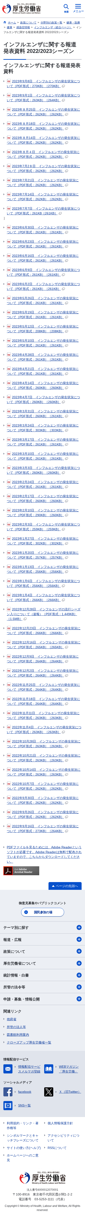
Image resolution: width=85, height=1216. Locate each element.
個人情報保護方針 (60, 1123)
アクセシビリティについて (63, 1138)
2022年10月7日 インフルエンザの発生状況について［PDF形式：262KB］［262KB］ (43, 786)
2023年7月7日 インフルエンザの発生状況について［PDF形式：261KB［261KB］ (43, 211)
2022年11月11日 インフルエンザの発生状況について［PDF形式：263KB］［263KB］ (43, 715)
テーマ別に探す (16, 928)
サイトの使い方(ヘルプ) (24, 1148)
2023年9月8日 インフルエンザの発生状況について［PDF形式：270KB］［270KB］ (43, 83)
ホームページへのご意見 (23, 1158)
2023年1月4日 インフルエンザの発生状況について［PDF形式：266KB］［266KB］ (43, 597)
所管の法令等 (14, 987)
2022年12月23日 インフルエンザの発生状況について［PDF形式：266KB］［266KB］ (43, 630)
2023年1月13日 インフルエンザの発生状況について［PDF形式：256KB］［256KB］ (43, 569)
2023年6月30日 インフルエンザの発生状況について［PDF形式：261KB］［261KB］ (43, 230)
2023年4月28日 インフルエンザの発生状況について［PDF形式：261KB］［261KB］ (43, 357)
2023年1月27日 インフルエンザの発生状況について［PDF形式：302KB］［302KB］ (43, 541)
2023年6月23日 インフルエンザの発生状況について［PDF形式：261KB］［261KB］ (43, 244)
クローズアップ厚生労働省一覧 (29, 1042)
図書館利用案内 (18, 1034)
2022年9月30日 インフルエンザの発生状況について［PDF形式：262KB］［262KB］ (43, 800)
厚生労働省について (19, 963)
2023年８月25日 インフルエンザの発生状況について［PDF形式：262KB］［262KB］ (43, 112)
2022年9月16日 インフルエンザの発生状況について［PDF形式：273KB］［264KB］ (43, 828)
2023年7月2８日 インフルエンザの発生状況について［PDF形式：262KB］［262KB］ (43, 168)
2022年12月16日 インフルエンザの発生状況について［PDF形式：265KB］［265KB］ (43, 645)
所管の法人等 (16, 1027)
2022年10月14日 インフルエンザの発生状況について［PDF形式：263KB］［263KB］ (43, 772)
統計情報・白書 (16, 975)
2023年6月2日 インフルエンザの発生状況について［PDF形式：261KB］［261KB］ (43, 286)
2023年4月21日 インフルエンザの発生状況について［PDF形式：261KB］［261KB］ (43, 371)
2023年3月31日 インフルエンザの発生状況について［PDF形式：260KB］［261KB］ (43, 413)
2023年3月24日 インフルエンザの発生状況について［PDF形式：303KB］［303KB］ (43, 428)
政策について (14, 951)
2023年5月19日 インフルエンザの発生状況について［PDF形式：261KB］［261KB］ (43, 314)
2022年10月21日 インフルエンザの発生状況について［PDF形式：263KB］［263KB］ (43, 758)
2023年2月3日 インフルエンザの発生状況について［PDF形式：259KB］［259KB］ (43, 527)
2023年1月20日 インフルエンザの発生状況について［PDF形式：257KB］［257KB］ (43, 555)
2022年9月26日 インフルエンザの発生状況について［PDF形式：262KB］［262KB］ (43, 814)
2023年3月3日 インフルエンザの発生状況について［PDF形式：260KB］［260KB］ (43, 470)
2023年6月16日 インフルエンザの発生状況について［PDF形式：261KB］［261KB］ (43, 258)
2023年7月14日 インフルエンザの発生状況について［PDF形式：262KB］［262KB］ (43, 197)
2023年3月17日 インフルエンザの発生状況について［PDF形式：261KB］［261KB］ (43, 442)
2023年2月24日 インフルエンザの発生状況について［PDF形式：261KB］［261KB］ (43, 484)
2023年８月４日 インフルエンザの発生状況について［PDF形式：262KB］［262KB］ (43, 154)
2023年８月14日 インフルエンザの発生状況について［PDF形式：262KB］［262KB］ (43, 140)
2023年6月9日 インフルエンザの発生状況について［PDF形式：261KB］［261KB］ (43, 272)
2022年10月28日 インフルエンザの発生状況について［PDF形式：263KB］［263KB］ (43, 743)
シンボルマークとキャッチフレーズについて (23, 1138)
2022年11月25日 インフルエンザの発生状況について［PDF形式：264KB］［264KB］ (43, 687)
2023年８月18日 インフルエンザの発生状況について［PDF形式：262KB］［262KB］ (43, 126)
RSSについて (57, 1148)
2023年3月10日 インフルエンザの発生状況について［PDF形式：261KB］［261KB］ (43, 456)
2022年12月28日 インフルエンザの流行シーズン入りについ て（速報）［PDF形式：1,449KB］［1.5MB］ (43, 614)
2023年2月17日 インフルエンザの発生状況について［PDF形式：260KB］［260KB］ (43, 498)
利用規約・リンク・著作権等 (23, 1125)
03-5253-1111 (44, 1199)
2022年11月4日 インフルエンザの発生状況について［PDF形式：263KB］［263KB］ (44, 729)
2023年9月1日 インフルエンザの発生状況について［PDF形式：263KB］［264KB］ (43, 98)
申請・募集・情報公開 (21, 999)
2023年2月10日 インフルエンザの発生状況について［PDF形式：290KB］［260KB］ (43, 512)
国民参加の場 (43, 912)
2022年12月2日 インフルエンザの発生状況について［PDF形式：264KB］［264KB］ (43, 673)
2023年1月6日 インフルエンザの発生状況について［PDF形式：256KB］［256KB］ (43, 583)
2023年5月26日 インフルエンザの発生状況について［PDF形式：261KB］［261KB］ (43, 300)
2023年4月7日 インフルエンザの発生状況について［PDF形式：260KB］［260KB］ (43, 399)
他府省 (11, 1019)
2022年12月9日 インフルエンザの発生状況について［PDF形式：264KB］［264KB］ (43, 659)
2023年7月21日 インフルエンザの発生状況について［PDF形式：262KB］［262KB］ (43, 182)
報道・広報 (12, 940)
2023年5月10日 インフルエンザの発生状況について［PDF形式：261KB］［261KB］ (43, 343)
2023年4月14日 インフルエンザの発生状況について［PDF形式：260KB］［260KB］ (43, 385)
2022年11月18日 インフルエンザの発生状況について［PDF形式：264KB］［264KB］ (43, 701)
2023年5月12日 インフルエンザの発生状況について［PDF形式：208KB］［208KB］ (43, 329)
